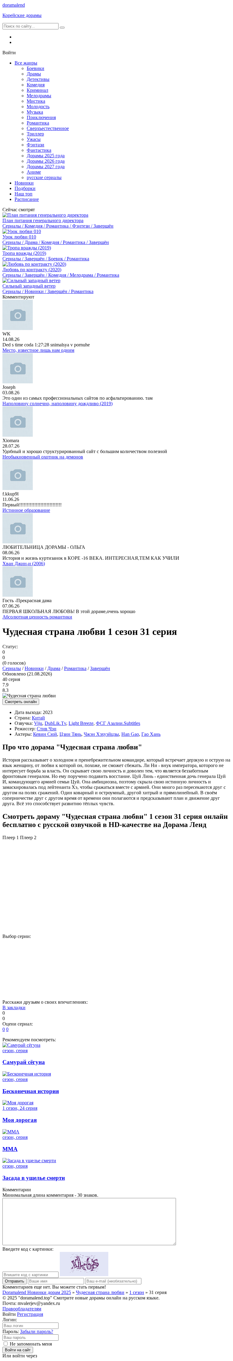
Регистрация (30, 1314)
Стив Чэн (46, 728)
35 (189, 978)
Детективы (38, 79)
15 (139, 957)
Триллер (35, 133)
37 (14, 989)
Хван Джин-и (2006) (23, 563)
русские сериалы (44, 177)
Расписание (27, 199)
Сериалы (11, 668)
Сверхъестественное (48, 128)
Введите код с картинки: (27, 1249)
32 (114, 978)
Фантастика (39, 150)
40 (89, 989)
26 (189, 967)
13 (89, 957)
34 (164, 978)
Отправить (14, 1281)
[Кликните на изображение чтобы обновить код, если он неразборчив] (84, 1274)
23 (114, 967)
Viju (38, 723)
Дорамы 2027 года (46, 166)
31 (89, 978)
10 (14, 957)
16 (164, 957)
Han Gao (130, 734)
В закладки (13, 1007)
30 (64, 978)
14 (114, 957)
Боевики (35, 68)
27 (213, 967)
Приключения (41, 117)
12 (64, 957)
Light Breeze (81, 723)
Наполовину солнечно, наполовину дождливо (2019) (57, 403)
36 (213, 978)
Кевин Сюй (45, 734)
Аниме (34, 172)
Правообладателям (21, 1308)
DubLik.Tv (55, 723)
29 (39, 978)
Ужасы (34, 139)
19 (14, 967)
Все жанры (26, 62)
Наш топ (23, 193)
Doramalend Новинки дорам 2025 (36, 1292)
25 (164, 967)
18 (213, 957)
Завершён (100, 668)
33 (139, 978)
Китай (38, 717)
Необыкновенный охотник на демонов (42, 456)
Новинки (24, 182)
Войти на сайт (18, 1350)
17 (189, 957)
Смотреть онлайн (21, 701)
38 (39, 989)
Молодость (38, 106)
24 (139, 967)
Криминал (37, 90)
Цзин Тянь (70, 734)
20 (39, 967)
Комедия (36, 84)
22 (89, 967)
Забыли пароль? (36, 1331)
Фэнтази (35, 144)
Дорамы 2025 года (46, 155)
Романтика (38, 122)
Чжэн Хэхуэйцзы (101, 734)
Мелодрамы (39, 95)
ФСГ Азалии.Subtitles (118, 723)
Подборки (25, 188)
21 (64, 967)
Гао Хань (150, 734)
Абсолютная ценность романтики (37, 616)
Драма (53, 668)
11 (40, 957)
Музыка (35, 112)
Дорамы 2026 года (46, 161)
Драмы (34, 73)
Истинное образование (26, 510)
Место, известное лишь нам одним (38, 350)
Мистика (36, 101)
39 (64, 989)
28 (14, 978)
